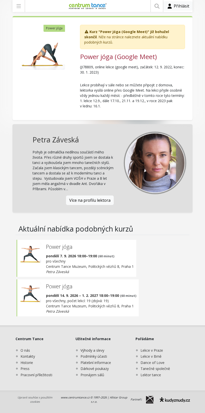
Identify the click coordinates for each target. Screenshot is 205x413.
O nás (25, 350)
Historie (26, 362)
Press (25, 368)
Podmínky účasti (93, 356)
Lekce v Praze (151, 350)
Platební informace (95, 362)
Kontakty (27, 356)
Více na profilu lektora (89, 200)
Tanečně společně (155, 368)
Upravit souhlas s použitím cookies (35, 399)
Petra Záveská (55, 139)
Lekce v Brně (151, 356)
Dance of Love (152, 362)
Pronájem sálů (92, 374)
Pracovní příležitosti (36, 374)
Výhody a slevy (92, 350)
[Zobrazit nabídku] (18, 6)
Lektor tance (150, 374)
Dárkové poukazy (94, 368)
